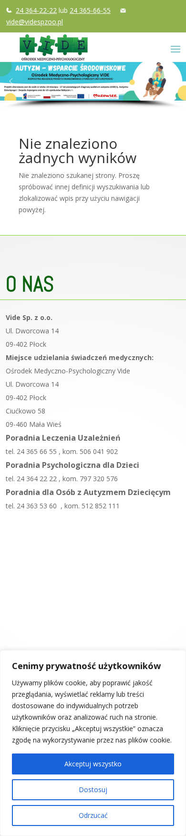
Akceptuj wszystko (93, 763)
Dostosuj (93, 789)
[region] (93, 743)
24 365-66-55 (90, 10)
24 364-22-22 (36, 10)
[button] (11, 81)
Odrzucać (93, 815)
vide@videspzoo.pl (34, 21)
